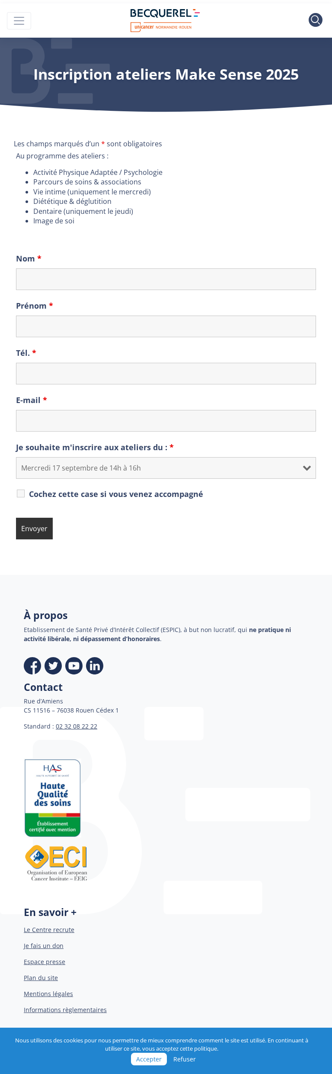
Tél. (26, 352)
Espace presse (44, 962)
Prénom (34, 305)
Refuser (184, 1059)
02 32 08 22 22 (76, 726)
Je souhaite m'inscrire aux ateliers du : (95, 447)
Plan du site (41, 978)
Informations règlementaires (65, 1010)
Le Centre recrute (49, 930)
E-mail (31, 400)
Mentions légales (48, 994)
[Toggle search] (315, 21)
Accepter (149, 1059)
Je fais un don (44, 946)
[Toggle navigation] (19, 20)
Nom (29, 258)
